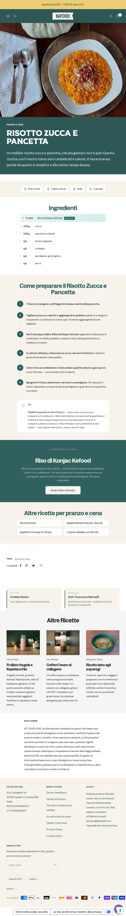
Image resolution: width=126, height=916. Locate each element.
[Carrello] (117, 16)
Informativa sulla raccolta (32, 911)
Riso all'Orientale (28, 523)
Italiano (33, 878)
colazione (12, 660)
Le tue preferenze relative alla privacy (77, 911)
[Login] (110, 16)
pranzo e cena (15, 125)
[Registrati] (55, 865)
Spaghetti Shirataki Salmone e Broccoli (84, 523)
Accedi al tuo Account (58, 816)
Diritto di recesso (56, 798)
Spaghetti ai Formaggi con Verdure (36, 532)
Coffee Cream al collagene (59, 667)
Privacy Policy (54, 829)
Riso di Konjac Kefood (49, 217)
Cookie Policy (54, 835)
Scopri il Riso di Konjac (63, 490)
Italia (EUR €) (15, 878)
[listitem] (20, 565)
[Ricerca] (14, 16)
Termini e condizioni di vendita (59, 807)
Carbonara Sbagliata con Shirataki (82, 532)
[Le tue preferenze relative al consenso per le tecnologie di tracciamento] (120, 910)
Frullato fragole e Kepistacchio (19, 667)
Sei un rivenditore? (56, 792)
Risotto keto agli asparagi (98, 667)
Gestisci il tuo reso (56, 822)
